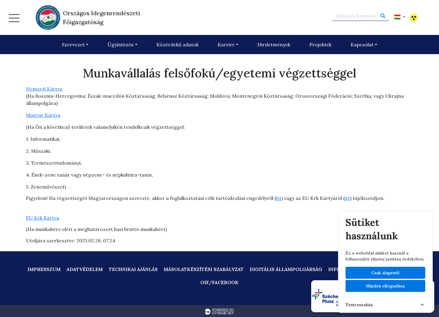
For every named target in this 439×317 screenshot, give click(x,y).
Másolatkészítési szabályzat (204, 269)
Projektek (320, 45)
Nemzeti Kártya (44, 89)
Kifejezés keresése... (358, 16)
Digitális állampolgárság (286, 269)
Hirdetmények (273, 45)
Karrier (226, 45)
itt (278, 198)
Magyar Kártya (43, 115)
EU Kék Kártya (42, 218)
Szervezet (73, 45)
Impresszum (44, 269)
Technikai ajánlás (133, 269)
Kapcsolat (362, 45)
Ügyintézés (120, 45)
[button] (400, 17)
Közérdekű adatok (177, 45)
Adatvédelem (85, 269)
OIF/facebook (219, 282)
